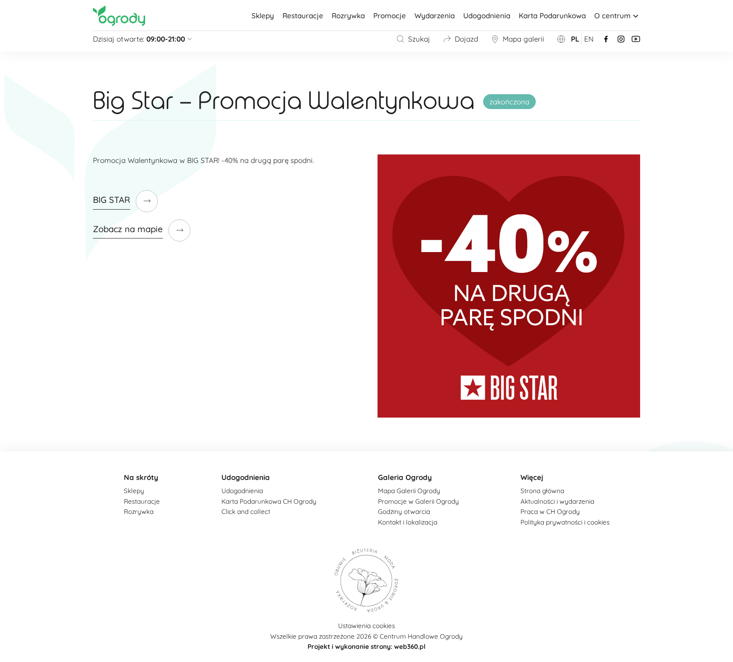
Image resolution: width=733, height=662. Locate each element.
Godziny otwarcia (404, 512)
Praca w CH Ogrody (550, 512)
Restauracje (303, 15)
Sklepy (263, 15)
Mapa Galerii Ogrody (409, 491)
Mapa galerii (523, 38)
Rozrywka (348, 15)
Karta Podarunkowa (552, 15)
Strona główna (542, 491)
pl (575, 38)
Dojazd (466, 38)
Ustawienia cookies (366, 626)
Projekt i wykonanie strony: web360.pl (366, 646)
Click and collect (245, 512)
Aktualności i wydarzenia (557, 501)
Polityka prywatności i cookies (565, 522)
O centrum (612, 15)
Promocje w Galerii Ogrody (418, 501)
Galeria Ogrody (405, 477)
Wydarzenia (434, 15)
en (588, 38)
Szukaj (419, 38)
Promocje (389, 15)
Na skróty (141, 477)
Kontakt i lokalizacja (407, 522)
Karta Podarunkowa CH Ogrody (268, 501)
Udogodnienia (486, 15)
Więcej (531, 477)
